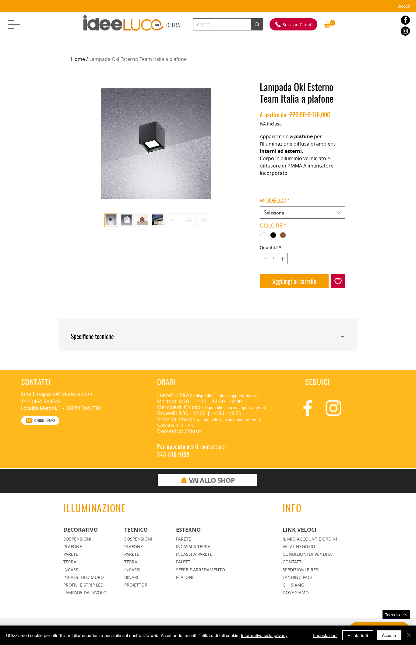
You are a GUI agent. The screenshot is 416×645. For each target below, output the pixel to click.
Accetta (389, 635)
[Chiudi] (408, 635)
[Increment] (283, 258)
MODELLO (274, 200)
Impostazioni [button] (325, 635)
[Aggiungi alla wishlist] (338, 281)
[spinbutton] (273, 258)
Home (78, 59)
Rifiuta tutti (357, 635)
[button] (14, 24)
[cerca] (257, 24)
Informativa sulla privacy (264, 635)
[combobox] (302, 212)
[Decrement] (264, 258)
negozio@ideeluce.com (65, 393)
